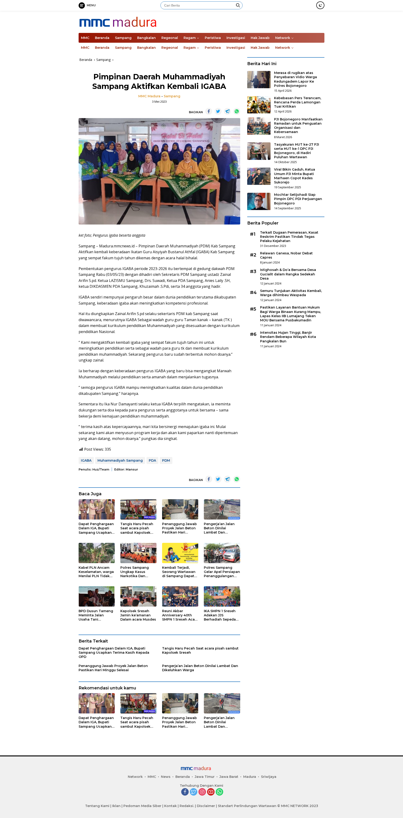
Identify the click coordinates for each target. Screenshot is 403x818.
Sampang (123, 38)
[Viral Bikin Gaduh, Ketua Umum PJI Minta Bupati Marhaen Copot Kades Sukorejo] (259, 176)
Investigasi (235, 38)
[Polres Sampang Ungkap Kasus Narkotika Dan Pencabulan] (138, 553)
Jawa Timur (205, 777)
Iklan (116, 806)
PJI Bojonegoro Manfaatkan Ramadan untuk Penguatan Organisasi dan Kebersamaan (298, 125)
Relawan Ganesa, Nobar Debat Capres (286, 255)
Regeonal (169, 38)
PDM (166, 460)
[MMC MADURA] (132, 21)
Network (282, 38)
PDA (152, 460)
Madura (249, 777)
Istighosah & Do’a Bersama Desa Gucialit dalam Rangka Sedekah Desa (288, 274)
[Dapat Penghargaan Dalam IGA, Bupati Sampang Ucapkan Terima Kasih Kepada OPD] (97, 509)
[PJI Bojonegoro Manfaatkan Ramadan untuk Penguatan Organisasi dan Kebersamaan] (259, 126)
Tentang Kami (97, 806)
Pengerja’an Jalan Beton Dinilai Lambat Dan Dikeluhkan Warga (220, 528)
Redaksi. (187, 806)
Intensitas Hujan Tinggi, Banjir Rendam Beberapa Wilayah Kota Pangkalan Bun (288, 337)
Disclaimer (206, 806)
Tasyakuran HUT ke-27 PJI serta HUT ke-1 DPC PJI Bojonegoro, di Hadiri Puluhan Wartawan (296, 150)
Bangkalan (146, 38)
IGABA (86, 460)
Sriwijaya (268, 777)
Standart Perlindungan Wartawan (247, 806)
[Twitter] (193, 792)
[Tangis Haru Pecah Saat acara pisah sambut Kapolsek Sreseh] (138, 509)
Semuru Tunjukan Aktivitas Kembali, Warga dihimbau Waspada (291, 293)
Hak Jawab (260, 38)
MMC (85, 38)
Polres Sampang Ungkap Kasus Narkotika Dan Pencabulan (134, 571)
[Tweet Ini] (218, 111)
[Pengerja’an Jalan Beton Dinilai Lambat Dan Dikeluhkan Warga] (222, 509)
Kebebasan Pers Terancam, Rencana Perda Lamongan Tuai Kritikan (297, 102)
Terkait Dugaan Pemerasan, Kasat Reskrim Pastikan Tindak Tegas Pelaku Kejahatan (289, 236)
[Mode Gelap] (320, 5)
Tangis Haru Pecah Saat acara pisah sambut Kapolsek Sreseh (136, 528)
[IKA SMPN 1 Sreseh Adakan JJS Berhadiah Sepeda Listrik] (222, 596)
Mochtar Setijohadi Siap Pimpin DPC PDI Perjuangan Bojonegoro (298, 199)
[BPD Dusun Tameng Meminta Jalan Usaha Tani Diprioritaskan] (97, 596)
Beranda (102, 38)
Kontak (170, 806)
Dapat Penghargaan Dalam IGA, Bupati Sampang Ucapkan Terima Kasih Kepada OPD (96, 528)
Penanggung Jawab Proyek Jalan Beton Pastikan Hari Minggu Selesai (179, 528)
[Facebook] (185, 792)
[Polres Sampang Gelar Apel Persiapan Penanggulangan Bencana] (222, 553)
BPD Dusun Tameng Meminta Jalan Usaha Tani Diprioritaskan (96, 615)
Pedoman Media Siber (142, 806)
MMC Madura (149, 96)
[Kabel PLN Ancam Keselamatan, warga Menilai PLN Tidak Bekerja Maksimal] (97, 553)
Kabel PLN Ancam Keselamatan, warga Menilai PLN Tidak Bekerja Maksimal (96, 571)
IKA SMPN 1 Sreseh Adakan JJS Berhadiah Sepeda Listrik (220, 615)
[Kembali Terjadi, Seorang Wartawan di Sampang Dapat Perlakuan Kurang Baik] (180, 553)
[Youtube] (211, 792)
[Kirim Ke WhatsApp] (236, 111)
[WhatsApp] (219, 792)
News (165, 777)
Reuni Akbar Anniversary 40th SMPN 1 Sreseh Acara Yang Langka (180, 615)
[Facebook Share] (208, 111)
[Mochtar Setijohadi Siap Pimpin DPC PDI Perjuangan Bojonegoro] (259, 201)
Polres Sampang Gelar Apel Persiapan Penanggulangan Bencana (222, 571)
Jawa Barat (228, 777)
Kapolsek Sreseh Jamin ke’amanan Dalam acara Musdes (138, 615)
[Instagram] (202, 792)
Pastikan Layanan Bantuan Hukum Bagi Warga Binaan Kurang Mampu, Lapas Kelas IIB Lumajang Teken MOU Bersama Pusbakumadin (290, 314)
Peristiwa (213, 38)
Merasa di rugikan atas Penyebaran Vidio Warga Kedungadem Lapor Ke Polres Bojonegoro (295, 79)
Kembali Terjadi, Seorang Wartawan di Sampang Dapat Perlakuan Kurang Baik (178, 571)
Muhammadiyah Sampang (120, 460)
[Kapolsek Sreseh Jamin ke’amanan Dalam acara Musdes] (138, 596)
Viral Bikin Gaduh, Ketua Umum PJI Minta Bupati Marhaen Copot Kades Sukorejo (294, 176)
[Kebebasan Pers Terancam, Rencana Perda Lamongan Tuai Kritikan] (259, 105)
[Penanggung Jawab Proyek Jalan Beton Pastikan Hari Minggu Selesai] (180, 509)
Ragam (190, 38)
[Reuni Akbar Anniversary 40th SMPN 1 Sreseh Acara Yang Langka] (180, 596)
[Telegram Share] (227, 111)
